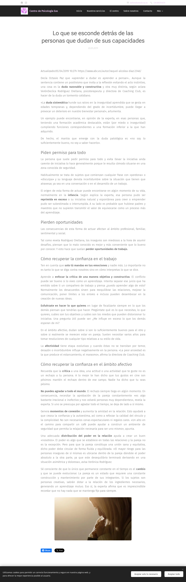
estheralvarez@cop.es (139, 2)
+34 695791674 (159, 2)
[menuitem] (79, 11)
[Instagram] (26, 2)
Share (47, 550)
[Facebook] (22, 2)
